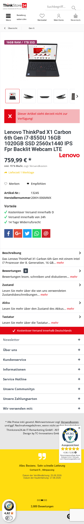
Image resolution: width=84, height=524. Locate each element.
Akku (6, 303)
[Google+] (18, 233)
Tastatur (8, 317)
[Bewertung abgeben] (31, 154)
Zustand (8, 285)
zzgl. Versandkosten (35, 166)
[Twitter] (27, 233)
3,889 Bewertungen (42, 506)
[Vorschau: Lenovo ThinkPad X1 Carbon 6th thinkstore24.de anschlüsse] (61, 96)
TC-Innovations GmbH (48, 433)
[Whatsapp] (36, 233)
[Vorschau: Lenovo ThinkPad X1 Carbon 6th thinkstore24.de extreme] (45, 96)
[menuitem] (25, 17)
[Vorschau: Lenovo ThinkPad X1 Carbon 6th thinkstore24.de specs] (28, 96)
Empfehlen (38, 184)
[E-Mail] (46, 233)
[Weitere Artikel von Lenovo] (69, 155)
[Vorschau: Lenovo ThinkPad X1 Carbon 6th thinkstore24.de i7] (12, 96)
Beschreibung (11, 253)
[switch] (9, 518)
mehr (60, 263)
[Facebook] (8, 233)
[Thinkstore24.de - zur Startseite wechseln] (21, 6)
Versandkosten (70, 422)
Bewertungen (11, 271)
